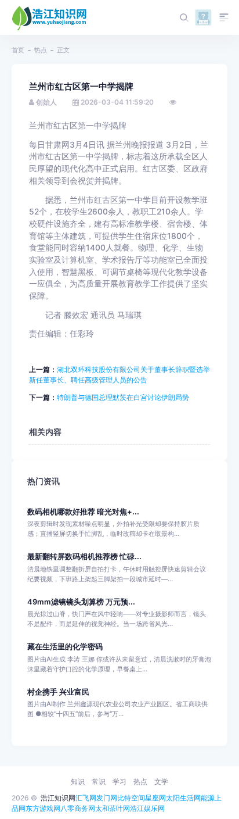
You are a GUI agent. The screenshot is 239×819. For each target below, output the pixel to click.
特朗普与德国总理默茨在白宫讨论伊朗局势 (123, 397)
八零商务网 (77, 808)
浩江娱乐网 (147, 808)
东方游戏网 (43, 808)
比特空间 (131, 797)
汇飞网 (85, 797)
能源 (208, 797)
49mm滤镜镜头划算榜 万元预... (81, 602)
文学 (161, 781)
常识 (99, 781)
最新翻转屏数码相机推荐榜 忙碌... (84, 556)
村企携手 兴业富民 (58, 692)
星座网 (155, 797)
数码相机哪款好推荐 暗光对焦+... (83, 511)
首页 (18, 50)
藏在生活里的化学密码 (65, 646)
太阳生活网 (183, 797)
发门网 (106, 797)
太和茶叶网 (112, 808)
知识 (78, 781)
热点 (40, 50)
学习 (119, 781)
